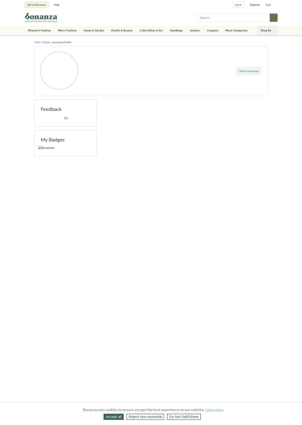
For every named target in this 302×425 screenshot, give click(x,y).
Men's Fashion (67, 30)
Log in (238, 4)
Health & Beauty (122, 30)
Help (57, 4)
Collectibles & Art (151, 30)
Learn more (214, 409)
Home (37, 42)
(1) (54, 117)
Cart (268, 4)
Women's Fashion (39, 30)
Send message (249, 71)
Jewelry (195, 30)
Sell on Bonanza (36, 4)
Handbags (176, 30)
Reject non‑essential (145, 417)
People (46, 42)
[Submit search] (274, 18)
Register (255, 4)
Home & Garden (94, 30)
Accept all (114, 417)
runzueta (93, 69)
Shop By (266, 30)
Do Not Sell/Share (184, 417)
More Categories (236, 30)
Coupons (212, 30)
